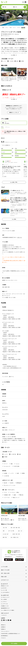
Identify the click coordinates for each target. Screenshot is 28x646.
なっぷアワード (4, 603)
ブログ (18, 27)
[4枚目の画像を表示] (16, 24)
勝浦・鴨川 (5, 537)
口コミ (14, 27)
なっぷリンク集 (4, 590)
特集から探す (4, 576)
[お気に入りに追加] (26, 12)
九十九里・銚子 (5, 534)
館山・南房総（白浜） (15, 537)
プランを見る (14, 643)
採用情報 (2, 627)
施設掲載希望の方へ (4, 608)
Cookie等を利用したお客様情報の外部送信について (10, 633)
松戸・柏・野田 (11, 530)
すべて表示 (4, 176)
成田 (3, 530)
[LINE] (4, 620)
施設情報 (23, 27)
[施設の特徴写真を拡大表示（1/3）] (9, 71)
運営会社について (4, 585)
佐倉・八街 (20, 530)
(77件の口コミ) (6, 35)
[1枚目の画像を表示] (10, 24)
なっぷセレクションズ (5, 597)
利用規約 (2, 629)
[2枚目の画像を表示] (12, 24)
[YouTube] (10, 620)
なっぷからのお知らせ (5, 592)
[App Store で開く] (8, 559)
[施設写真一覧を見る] (14, 18)
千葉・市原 (5, 527)
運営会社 (2, 624)
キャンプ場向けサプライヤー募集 (7, 610)
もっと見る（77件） (14, 182)
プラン (6, 27)
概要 (3, 27)
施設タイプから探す (5, 569)
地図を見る (17, 34)
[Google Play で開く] (19, 559)
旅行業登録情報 (4, 635)
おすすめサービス (5, 579)
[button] (11, 168)
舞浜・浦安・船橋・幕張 (15, 527)
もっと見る (13, 55)
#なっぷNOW (3, 599)
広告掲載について (4, 605)
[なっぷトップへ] (4, 2)
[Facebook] (8, 620)
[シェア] (23, 12)
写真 (11, 27)
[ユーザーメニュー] (24, 2)
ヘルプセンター (4, 615)
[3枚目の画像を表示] (14, 24)
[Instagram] (1, 620)
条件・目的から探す (5, 573)
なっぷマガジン (4, 601)
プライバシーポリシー (5, 631)
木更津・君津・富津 (16, 534)
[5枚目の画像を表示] (18, 24)
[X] (6, 620)
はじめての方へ (4, 588)
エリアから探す (4, 566)
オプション (7, 127)
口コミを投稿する (6, 145)
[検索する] (25, 7)
